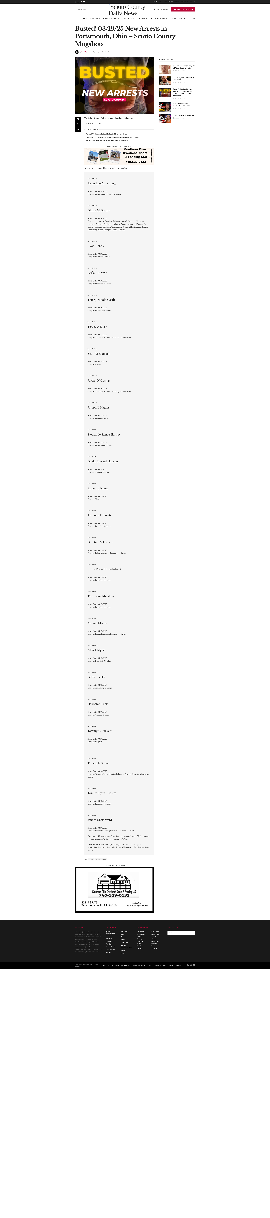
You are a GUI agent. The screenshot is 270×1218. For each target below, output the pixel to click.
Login (157, 9)
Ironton (139, 943)
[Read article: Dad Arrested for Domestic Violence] (165, 107)
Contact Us (192, 2)
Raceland (154, 946)
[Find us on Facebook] (75, 2)
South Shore (155, 941)
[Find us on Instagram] (81, 2)
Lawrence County (113, 18)
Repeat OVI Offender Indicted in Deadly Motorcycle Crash (106, 134)
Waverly (139, 939)
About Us (106, 965)
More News (178, 18)
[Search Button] (194, 18)
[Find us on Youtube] (84, 2)
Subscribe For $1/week (183, 9)
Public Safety (92, 18)
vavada (123, 950)
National (108, 952)
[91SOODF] (114, 889)
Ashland (154, 948)
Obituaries (162, 18)
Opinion (123, 937)
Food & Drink (110, 947)
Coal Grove (155, 932)
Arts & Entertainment (110, 932)
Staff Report (85, 52)
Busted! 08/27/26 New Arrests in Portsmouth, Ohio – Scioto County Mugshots (112, 137)
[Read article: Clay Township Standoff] (165, 118)
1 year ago (96, 52)
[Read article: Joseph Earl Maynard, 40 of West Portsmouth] (165, 69)
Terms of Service (175, 965)
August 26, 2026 (179, 70)
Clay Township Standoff (183, 115)
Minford (139, 936)
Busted (98, 859)
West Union (140, 946)
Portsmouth (140, 932)
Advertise (115, 965)
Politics (130, 18)
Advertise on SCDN (168, 2)
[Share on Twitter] (78, 124)
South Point (155, 934)
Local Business (110, 949)
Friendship (140, 941)
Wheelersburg (141, 934)
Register (165, 9)
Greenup (154, 943)
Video (122, 953)
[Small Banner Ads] (119, 156)
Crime (104, 859)
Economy (109, 938)
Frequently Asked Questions (181, 2)
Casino (108, 936)
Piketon (139, 948)
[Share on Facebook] (78, 119)
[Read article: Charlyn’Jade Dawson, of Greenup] (165, 80)
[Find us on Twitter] (78, 2)
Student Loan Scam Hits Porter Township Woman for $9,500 (107, 140)
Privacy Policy (161, 965)
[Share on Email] (78, 129)
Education (109, 941)
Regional (123, 945)
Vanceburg (154, 936)
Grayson (154, 939)
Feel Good (145, 18)
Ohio (122, 934)
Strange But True (126, 948)
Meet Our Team (157, 2)
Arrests (91, 859)
